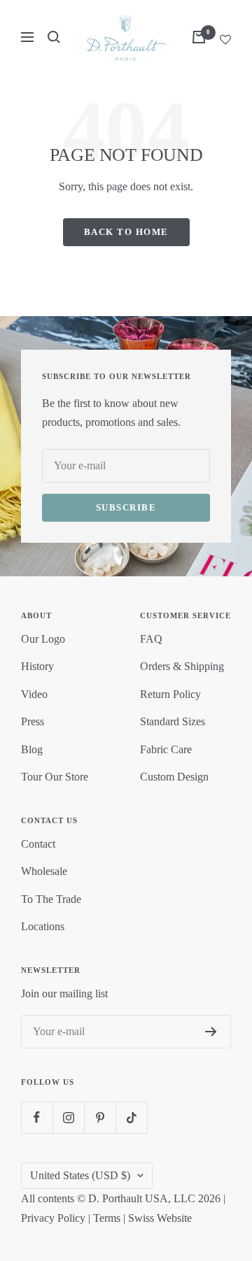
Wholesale (44, 871)
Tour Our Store (54, 777)
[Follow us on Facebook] (36, 1117)
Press (32, 721)
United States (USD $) (80, 1175)
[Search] (54, 37)
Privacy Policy (53, 1218)
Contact (38, 844)
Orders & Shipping (182, 666)
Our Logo (43, 639)
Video (34, 694)
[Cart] (199, 37)
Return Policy (170, 694)
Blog (32, 749)
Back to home (126, 232)
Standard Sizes (172, 721)
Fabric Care (166, 749)
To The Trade (51, 899)
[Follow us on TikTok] (131, 1117)
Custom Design (174, 777)
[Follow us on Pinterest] (99, 1117)
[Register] (211, 1031)
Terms (106, 1218)
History (37, 666)
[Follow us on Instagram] (68, 1117)
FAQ (151, 639)
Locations (42, 926)
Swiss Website (160, 1218)
